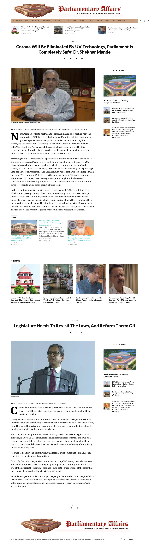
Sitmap (99, 21)
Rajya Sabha (59, 21)
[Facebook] (137, 21)
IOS (107, 21)
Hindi (131, 21)
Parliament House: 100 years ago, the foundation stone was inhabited (123, 120)
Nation (74, 41)
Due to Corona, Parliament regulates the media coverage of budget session (51, 223)
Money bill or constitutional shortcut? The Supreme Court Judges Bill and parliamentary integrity (35, 29)
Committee (72, 21)
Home (26, 21)
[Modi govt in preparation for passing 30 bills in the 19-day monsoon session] (24, 227)
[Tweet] (70, 58)
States (82, 21)
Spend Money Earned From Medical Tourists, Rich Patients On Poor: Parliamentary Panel (77, 29)
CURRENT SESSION (119, 21)
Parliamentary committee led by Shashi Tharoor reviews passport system (122, 29)
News (91, 21)
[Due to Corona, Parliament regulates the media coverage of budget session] (53, 230)
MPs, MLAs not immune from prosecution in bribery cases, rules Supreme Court (123, 110)
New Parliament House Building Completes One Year (116, 102)
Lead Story (74, 320)
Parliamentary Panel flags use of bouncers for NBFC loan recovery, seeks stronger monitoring (122, 300)
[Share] (64, 58)
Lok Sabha (47, 21)
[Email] (82, 58)
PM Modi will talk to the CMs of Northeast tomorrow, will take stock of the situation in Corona (79, 238)
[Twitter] (140, 21)
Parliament (35, 21)
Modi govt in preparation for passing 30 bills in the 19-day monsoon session (22, 238)
